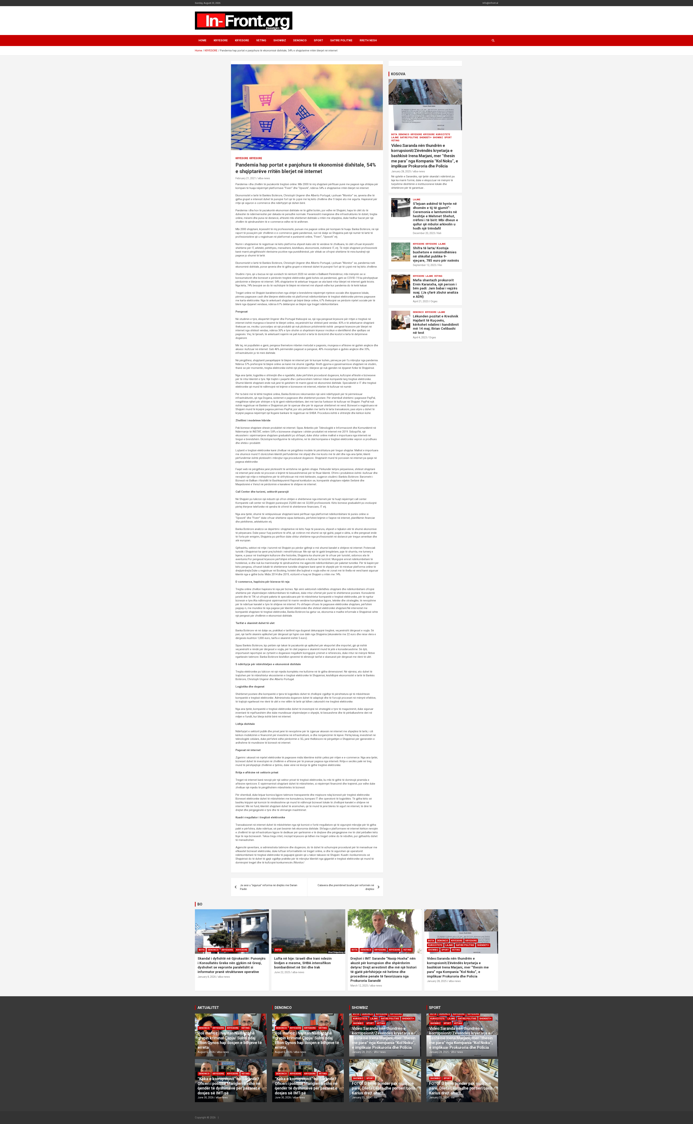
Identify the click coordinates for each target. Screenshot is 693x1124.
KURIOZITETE (443, 134)
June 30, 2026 (206, 1097)
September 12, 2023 (424, 265)
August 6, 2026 (206, 1052)
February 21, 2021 (246, 178)
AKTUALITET (208, 1007)
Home (202, 40)
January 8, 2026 (207, 976)
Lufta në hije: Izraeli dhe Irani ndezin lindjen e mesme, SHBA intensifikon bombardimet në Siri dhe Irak (303, 962)
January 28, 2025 (401, 171)
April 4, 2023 (420, 337)
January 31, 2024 (362, 1097)
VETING (261, 40)
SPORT (318, 40)
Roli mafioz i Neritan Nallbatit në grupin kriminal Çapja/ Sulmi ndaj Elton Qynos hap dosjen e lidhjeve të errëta (230, 1040)
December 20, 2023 (424, 233)
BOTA (394, 134)
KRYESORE (221, 40)
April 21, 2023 (420, 301)
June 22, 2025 (282, 972)
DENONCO (300, 40)
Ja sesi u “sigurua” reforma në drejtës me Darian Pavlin (268, 887)
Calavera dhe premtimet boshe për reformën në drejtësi (346, 887)
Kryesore (242, 40)
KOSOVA (398, 74)
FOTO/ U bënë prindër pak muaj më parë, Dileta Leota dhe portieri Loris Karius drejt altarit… (383, 1088)
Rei (440, 265)
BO (199, 904)
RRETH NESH (368, 40)
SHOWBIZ (279, 40)
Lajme (395, 137)
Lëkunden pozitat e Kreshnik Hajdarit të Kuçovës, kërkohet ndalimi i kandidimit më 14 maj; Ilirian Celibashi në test (436, 324)
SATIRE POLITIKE (341, 40)
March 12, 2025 (359, 985)
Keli (439, 233)
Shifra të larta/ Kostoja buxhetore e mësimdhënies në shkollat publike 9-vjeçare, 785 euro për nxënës (436, 254)
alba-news (264, 178)
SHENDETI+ (425, 137)
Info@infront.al (490, 3)
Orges (434, 301)
